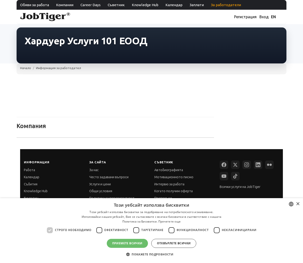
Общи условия (100, 191)
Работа (29, 170)
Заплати (197, 5)
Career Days (90, 5)
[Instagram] (246, 164)
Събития (30, 184)
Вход (264, 17)
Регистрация (245, 17)
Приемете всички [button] (127, 243)
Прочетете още (169, 221)
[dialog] (151, 230)
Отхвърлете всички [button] (174, 243)
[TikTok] (235, 176)
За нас (94, 170)
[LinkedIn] (258, 164)
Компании (64, 5)
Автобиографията (168, 170)
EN (273, 17)
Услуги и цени (100, 184)
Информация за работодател (58, 68)
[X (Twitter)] (235, 164)
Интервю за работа (169, 184)
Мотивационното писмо (173, 177)
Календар (174, 5)
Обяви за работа (34, 5)
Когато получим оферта (173, 191)
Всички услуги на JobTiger (240, 187)
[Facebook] (224, 164)
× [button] (297, 204)
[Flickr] (269, 164)
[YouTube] (224, 176)
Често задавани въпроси (109, 177)
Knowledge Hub (145, 5)
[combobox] (291, 204)
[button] (151, 254)
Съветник (116, 5)
